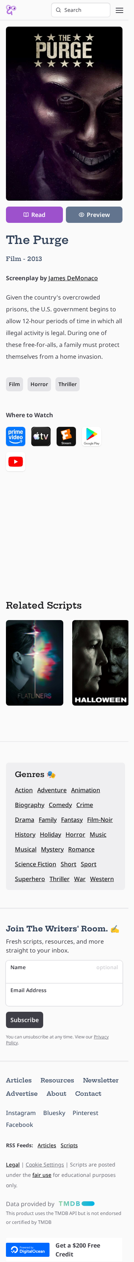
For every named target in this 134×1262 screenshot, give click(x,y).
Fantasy (72, 820)
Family (48, 820)
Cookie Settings (45, 1164)
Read (38, 215)
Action (24, 790)
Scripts (69, 1145)
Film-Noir (100, 820)
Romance (81, 849)
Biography (29, 805)
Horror (39, 384)
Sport (88, 864)
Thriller (67, 384)
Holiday (50, 834)
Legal (13, 1164)
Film (14, 384)
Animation (85, 790)
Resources (57, 1080)
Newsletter (101, 1080)
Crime (84, 805)
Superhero (30, 879)
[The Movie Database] (75, 1204)
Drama (24, 820)
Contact (88, 1093)
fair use (41, 1174)
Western (102, 879)
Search (73, 9)
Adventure (52, 790)
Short (68, 864)
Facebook (19, 1125)
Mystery (52, 849)
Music (98, 834)
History (25, 834)
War (80, 879)
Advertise (22, 1093)
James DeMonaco (73, 278)
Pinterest (85, 1113)
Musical (25, 849)
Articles (19, 1080)
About (56, 1093)
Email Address (28, 990)
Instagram (21, 1113)
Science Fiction (35, 864)
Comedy (60, 805)
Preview (98, 215)
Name (64, 967)
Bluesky (54, 1113)
